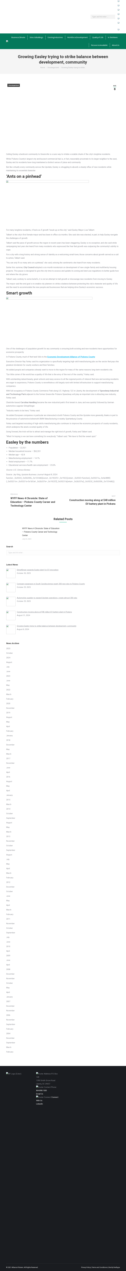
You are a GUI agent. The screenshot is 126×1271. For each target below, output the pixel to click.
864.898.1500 (41, 1090)
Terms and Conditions (99, 1267)
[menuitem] (18, 37)
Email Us (39, 1094)
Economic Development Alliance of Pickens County (71, 357)
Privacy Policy (86, 1267)
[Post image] (13, 532)
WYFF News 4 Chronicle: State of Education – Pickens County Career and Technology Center (40, 532)
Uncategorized (13, 85)
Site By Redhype (114, 1267)
